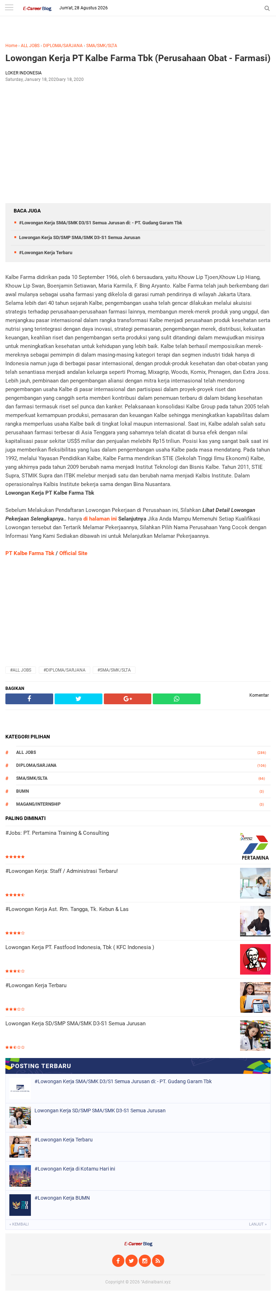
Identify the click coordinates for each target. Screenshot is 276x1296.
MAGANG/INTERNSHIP (38, 804)
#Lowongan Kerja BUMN (62, 1198)
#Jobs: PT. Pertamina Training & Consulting (57, 833)
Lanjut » (258, 1224)
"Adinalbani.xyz (156, 1281)
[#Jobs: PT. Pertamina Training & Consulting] (255, 846)
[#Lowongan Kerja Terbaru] (255, 998)
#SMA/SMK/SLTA (114, 670)
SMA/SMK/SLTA (101, 45)
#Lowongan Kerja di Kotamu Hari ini (74, 1169)
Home (11, 45)
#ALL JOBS (20, 670)
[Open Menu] (9, 8)
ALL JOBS (30, 45)
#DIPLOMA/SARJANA (64, 670)
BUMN (22, 791)
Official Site (73, 553)
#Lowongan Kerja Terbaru (45, 252)
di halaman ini (100, 519)
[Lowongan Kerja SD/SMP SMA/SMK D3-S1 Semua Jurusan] (255, 1036)
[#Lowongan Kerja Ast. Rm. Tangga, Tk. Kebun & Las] (255, 922)
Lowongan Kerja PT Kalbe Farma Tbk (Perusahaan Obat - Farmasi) (138, 58)
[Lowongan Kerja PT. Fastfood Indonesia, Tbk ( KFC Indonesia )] (255, 960)
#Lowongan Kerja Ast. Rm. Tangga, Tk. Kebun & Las (67, 909)
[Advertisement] (138, 140)
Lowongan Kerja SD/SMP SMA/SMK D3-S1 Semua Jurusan (79, 237)
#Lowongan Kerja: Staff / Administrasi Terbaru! (61, 871)
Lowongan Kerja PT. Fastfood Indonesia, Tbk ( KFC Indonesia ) (79, 947)
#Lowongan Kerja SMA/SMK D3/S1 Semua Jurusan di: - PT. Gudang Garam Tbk (100, 222)
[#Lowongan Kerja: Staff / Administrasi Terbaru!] (255, 884)
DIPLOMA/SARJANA (63, 45)
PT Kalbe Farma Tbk (29, 553)
